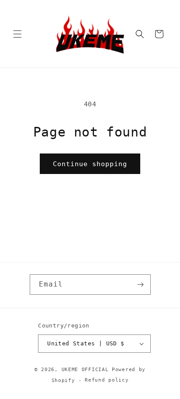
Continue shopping (90, 164)
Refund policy (106, 380)
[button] (17, 34)
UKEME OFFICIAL (87, 369)
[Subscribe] (140, 284)
